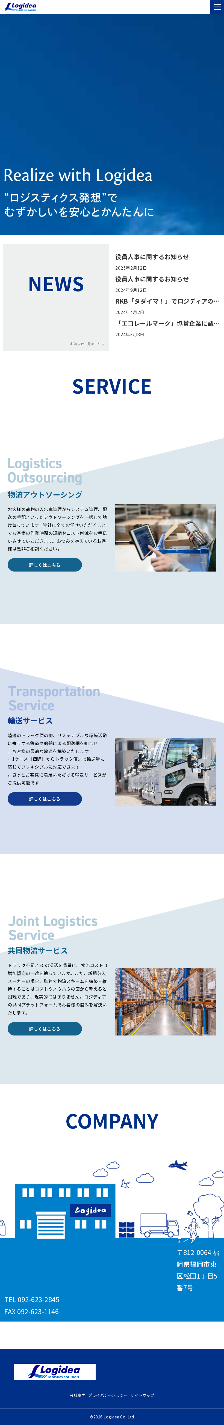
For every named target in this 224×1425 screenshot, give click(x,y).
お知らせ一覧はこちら (87, 343)
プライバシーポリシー (108, 1395)
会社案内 (78, 1395)
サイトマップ (142, 1395)
